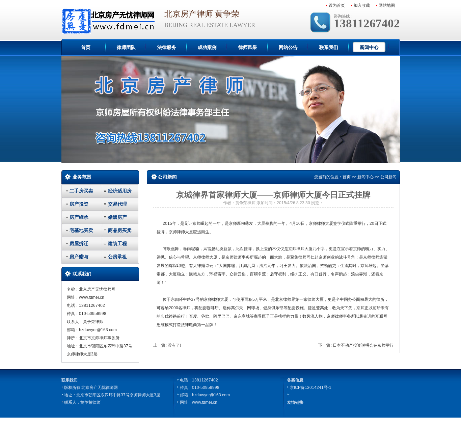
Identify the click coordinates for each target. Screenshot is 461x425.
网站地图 (387, 5)
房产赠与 (79, 256)
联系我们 (328, 47)
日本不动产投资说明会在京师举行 (363, 345)
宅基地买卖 (81, 230)
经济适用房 (120, 190)
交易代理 (117, 204)
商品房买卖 (120, 230)
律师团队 (126, 47)
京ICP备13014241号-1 (310, 387)
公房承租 (117, 256)
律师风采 (247, 47)
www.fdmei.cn (204, 402)
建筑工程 (117, 243)
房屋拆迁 (79, 243)
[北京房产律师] (108, 20)
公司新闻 (388, 177)
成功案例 (207, 47)
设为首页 (337, 5)
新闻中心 (369, 47)
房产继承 (79, 217)
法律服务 (166, 47)
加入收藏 (362, 5)
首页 (85, 47)
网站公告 (288, 47)
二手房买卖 (81, 190)
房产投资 (79, 204)
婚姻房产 (117, 217)
